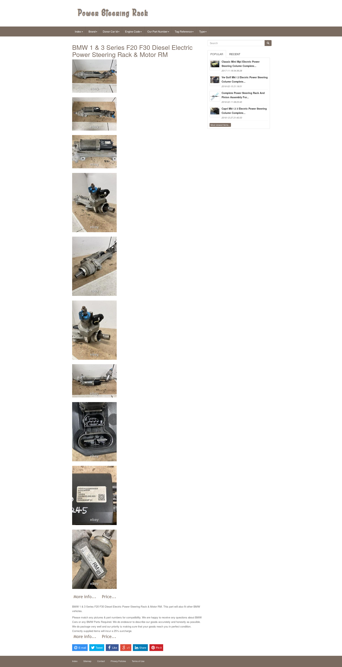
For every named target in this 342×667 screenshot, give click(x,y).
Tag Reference (183, 31)
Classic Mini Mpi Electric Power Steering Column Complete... (241, 64)
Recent (234, 54)
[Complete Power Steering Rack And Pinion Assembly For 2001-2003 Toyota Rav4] (214, 96)
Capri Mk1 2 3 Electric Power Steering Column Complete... (244, 111)
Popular (216, 54)
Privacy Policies (118, 661)
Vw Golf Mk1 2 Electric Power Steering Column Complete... (245, 79)
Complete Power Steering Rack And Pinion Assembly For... (243, 95)
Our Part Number (157, 31)
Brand (92, 31)
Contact (101, 661)
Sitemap (87, 661)
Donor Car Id (110, 31)
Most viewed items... (220, 124)
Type (202, 31)
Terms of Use (138, 661)
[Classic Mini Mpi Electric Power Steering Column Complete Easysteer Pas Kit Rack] (214, 65)
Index (78, 31)
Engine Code (132, 31)
